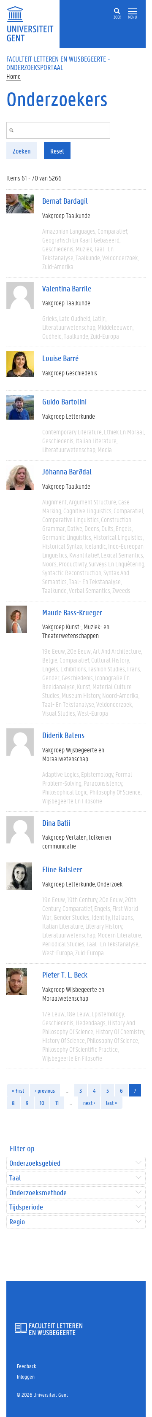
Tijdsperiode (26, 1207)
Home (13, 76)
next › (89, 1102)
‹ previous (45, 1090)
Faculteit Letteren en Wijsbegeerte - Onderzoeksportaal (58, 63)
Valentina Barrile (66, 288)
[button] (132, 11)
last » (111, 1102)
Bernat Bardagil (65, 201)
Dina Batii (56, 823)
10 (42, 1102)
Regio (17, 1222)
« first (18, 1090)
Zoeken (21, 150)
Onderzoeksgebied (34, 1163)
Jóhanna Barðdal (67, 471)
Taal (15, 1178)
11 (57, 1102)
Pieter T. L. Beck (64, 975)
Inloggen (26, 1376)
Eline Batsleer (62, 869)
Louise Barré (60, 358)
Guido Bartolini (64, 401)
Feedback (26, 1365)
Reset (57, 150)
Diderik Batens (63, 735)
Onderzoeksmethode (38, 1193)
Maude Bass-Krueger (72, 612)
